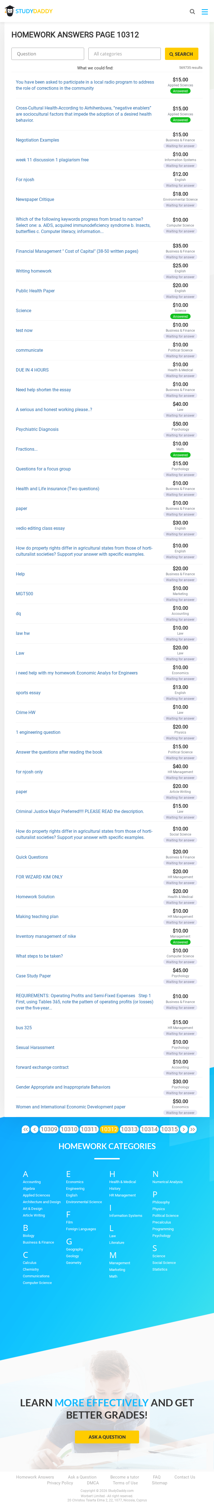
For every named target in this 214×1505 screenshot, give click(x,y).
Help (20, 574)
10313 (129, 1129)
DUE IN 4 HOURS (32, 370)
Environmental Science (84, 1202)
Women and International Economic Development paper (70, 1107)
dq (18, 613)
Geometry (73, 1263)
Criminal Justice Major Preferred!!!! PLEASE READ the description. (80, 811)
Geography (74, 1249)
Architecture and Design (42, 1202)
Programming (163, 1229)
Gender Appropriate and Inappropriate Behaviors (63, 1087)
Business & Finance (38, 1242)
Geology (72, 1256)
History (114, 1188)
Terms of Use (125, 1482)
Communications (36, 1276)
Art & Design (32, 1209)
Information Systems (125, 1215)
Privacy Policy (60, 1482)
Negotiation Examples (37, 140)
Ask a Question (107, 1437)
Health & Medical (122, 1182)
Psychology (161, 1236)
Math (113, 1276)
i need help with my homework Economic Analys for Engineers (77, 673)
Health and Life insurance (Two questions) (57, 488)
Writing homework (34, 271)
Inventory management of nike (46, 936)
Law (20, 653)
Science (23, 310)
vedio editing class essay (40, 528)
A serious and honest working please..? (54, 409)
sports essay (28, 692)
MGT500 (24, 593)
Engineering (75, 1188)
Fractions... (27, 449)
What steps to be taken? (39, 956)
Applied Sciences (36, 1195)
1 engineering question (38, 732)
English (71, 1195)
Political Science (165, 1215)
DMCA (93, 1482)
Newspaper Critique (35, 199)
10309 (49, 1129)
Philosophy (161, 1202)
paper (21, 508)
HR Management (122, 1195)
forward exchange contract (42, 1067)
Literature (116, 1243)
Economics (75, 1182)
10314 (149, 1129)
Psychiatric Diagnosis (37, 429)
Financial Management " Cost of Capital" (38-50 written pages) (77, 251)
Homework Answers (35, 1477)
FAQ (156, 1477)
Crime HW (25, 712)
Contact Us (184, 1477)
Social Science (164, 1263)
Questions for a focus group (43, 469)
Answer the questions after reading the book (59, 752)
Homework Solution (35, 896)
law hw (23, 633)
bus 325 (24, 1027)
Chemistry (31, 1269)
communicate (29, 350)
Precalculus (161, 1222)
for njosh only (29, 772)
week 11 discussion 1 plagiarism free (52, 159)
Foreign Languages (81, 1229)
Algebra (29, 1188)
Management (119, 1263)
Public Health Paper (35, 290)
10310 (69, 1129)
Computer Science (37, 1283)
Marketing (117, 1270)
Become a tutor (124, 1477)
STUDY (34, 11)
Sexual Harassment (35, 1047)
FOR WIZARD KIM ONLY (39, 877)
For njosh (25, 179)
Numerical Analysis (167, 1182)
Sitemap (159, 1482)
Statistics (159, 1269)
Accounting (32, 1182)
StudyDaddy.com (121, 1491)
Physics (158, 1209)
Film (69, 1222)
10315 (169, 1129)
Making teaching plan (37, 916)
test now (24, 330)
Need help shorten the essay (43, 389)
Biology (28, 1236)
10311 (89, 1129)
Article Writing (34, 1215)
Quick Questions (32, 857)
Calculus (30, 1263)
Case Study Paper (33, 976)
